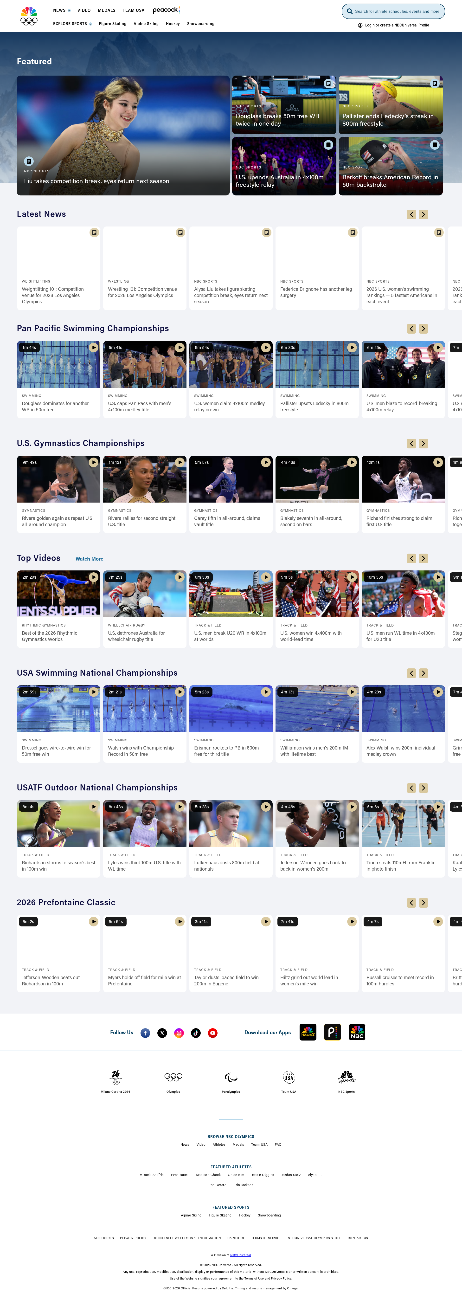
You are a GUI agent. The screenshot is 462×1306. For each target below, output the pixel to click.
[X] (162, 992)
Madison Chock (208, 1134)
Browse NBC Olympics (231, 1096)
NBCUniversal (240, 1214)
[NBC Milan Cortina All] (35, 16)
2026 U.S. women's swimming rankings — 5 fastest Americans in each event (401, 295)
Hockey (245, 1175)
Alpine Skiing (191, 1175)
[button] (61, 12)
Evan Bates (180, 1134)
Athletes (219, 1104)
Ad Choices (114, 1197)
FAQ (278, 1104)
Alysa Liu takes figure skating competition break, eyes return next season (231, 295)
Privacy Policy (144, 1197)
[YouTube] (213, 992)
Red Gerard (217, 1144)
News (184, 1104)
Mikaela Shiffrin (152, 1134)
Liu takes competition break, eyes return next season (96, 182)
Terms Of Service (256, 1197)
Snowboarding (269, 1175)
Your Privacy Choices (191, 1197)
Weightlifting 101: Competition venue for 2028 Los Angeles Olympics (53, 295)
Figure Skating (220, 1175)
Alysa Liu (315, 1134)
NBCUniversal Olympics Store (304, 1197)
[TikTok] (196, 992)
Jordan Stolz (291, 1134)
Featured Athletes (231, 1126)
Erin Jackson (244, 1144)
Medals (238, 1104)
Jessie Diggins (263, 1134)
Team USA (259, 1104)
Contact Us (347, 1197)
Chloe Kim (236, 1134)
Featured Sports (231, 1167)
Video (201, 1104)
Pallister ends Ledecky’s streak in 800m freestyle (388, 120)
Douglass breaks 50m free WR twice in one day (277, 120)
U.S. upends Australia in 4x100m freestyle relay (280, 181)
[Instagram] (179, 992)
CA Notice (226, 1197)
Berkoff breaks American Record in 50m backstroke (390, 181)
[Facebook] (145, 992)
